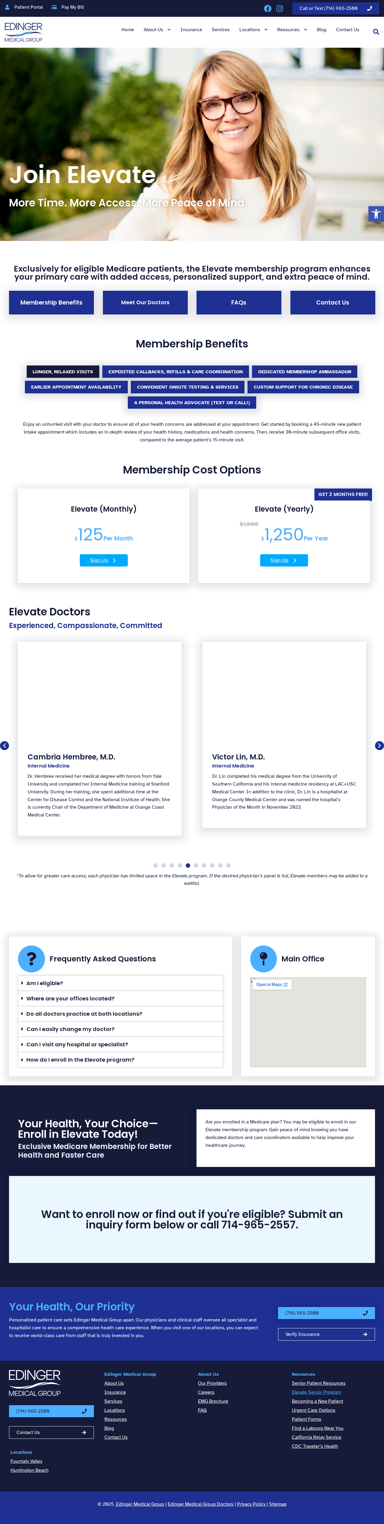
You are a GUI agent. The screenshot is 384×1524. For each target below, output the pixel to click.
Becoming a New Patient (317, 1401)
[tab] (63, 371)
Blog (321, 30)
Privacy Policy (252, 1504)
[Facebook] (268, 8)
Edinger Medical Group (130, 1374)
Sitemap (277, 1504)
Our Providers (212, 1383)
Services (221, 30)
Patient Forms (306, 1419)
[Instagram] (280, 8)
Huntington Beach (29, 1470)
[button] (376, 214)
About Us (153, 30)
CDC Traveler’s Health (315, 1446)
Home (128, 30)
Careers (206, 1392)
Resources (288, 30)
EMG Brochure (213, 1401)
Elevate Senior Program (316, 1392)
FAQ (202, 1410)
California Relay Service (316, 1437)
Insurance (191, 30)
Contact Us (347, 30)
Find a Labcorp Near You (318, 1428)
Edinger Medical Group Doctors (200, 1504)
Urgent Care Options (313, 1410)
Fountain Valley (26, 1461)
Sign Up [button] (99, 560)
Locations (249, 30)
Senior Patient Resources (319, 1383)
